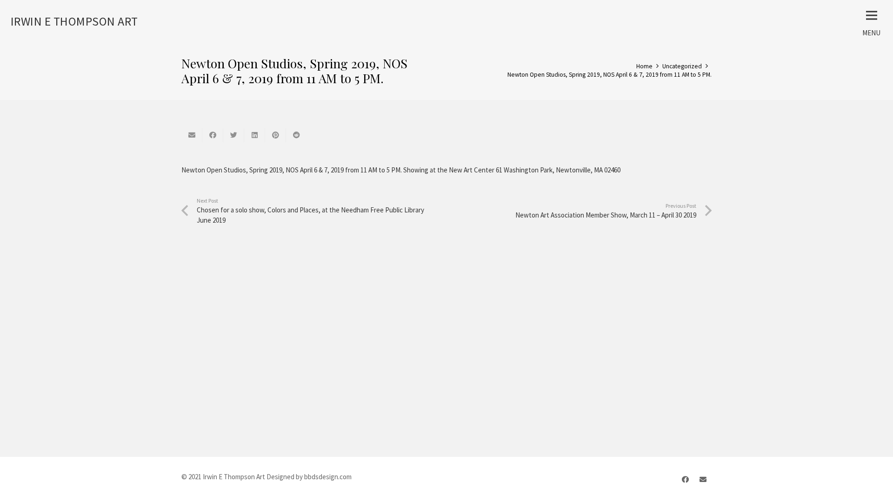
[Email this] (191, 135)
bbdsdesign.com (328, 476)
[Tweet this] (233, 135)
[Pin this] (275, 135)
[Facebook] (685, 480)
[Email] (703, 480)
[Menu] (871, 15)
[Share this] (212, 135)
